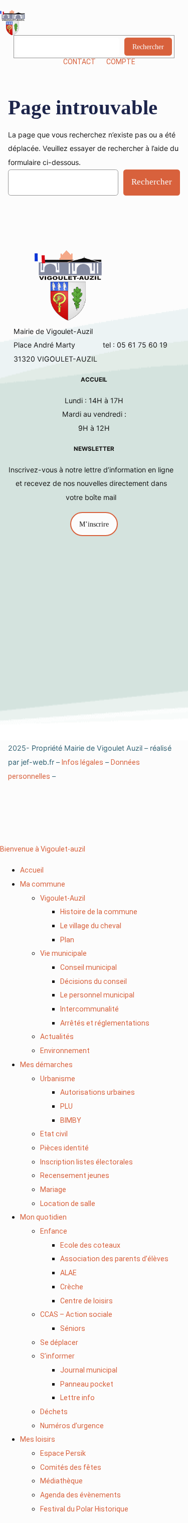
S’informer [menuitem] (57, 1356)
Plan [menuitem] (67, 940)
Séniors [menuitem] (72, 1328)
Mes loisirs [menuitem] (37, 1439)
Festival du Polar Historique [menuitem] (84, 1509)
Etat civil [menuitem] (54, 1134)
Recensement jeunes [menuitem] (74, 1175)
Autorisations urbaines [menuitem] (97, 1092)
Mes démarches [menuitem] (46, 1065)
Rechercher (148, 47)
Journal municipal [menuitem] (88, 1370)
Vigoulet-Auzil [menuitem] (62, 898)
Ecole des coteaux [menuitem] (90, 1245)
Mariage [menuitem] (53, 1190)
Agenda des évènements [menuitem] (80, 1495)
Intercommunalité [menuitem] (89, 1009)
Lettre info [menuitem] (77, 1398)
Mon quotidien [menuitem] (43, 1217)
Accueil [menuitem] (32, 870)
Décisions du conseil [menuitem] (93, 981)
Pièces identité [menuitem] (64, 1148)
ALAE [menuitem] (68, 1273)
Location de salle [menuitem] (67, 1204)
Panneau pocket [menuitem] (86, 1384)
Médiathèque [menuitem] (61, 1481)
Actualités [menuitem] (57, 1037)
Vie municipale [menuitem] (63, 953)
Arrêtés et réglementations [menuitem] (104, 1023)
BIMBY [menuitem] (70, 1120)
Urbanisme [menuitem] (57, 1079)
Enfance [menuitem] (53, 1231)
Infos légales (82, 762)
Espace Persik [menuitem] (63, 1453)
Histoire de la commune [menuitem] (98, 912)
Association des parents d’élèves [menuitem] (114, 1259)
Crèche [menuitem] (71, 1287)
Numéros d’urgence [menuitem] (72, 1426)
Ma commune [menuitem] (42, 884)
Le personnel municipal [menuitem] (97, 995)
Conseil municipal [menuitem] (88, 967)
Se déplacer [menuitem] (59, 1342)
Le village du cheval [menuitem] (90, 926)
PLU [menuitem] (66, 1106)
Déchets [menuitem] (54, 1412)
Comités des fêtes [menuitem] (70, 1467)
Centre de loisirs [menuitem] (86, 1301)
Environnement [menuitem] (65, 1051)
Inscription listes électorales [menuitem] (86, 1162)
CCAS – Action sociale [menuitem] (76, 1314)
